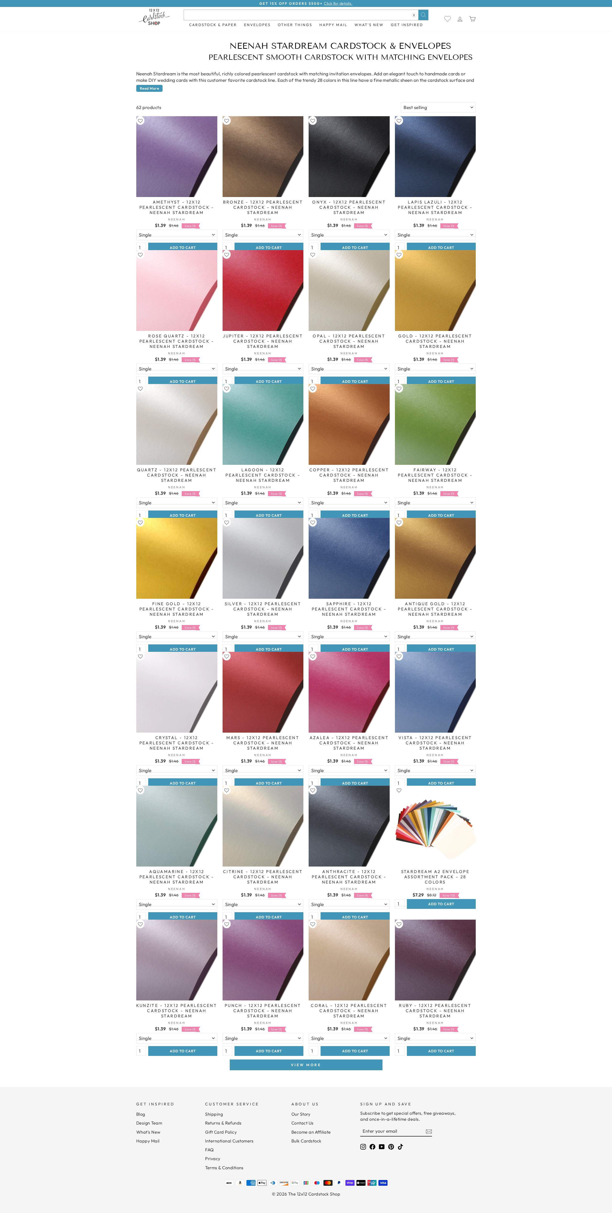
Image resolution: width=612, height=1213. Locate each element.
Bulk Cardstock (306, 1141)
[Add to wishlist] (140, 120)
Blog (140, 1114)
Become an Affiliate (311, 1132)
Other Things (295, 24)
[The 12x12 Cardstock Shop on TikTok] (400, 1147)
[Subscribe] (429, 1131)
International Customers (229, 1141)
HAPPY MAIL (333, 24)
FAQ (209, 1150)
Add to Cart (183, 247)
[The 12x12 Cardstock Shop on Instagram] (363, 1147)
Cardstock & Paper (213, 24)
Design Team (149, 1123)
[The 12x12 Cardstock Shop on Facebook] (372, 1147)
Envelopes (257, 24)
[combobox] (306, 15)
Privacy (212, 1158)
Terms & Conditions (224, 1167)
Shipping (214, 1114)
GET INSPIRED (407, 24)
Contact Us (302, 1123)
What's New (369, 24)
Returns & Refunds (223, 1123)
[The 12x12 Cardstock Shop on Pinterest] (391, 1147)
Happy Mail (148, 1141)
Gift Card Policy (221, 1132)
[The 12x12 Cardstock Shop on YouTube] (382, 1147)
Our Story (300, 1114)
